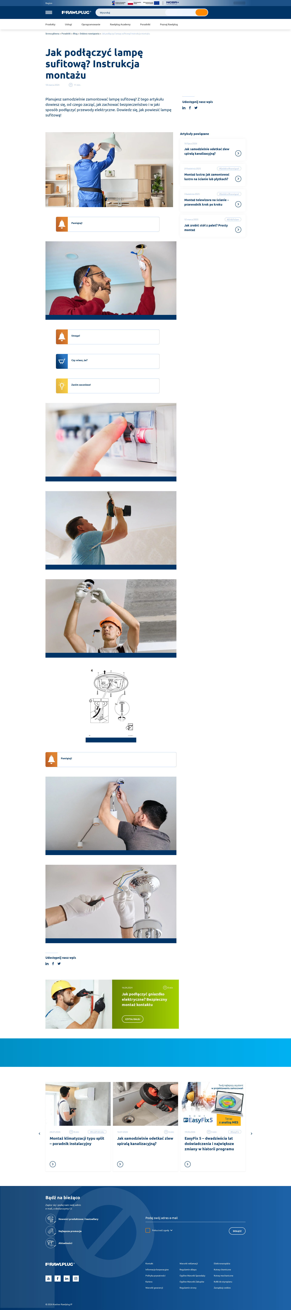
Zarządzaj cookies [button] (222, 1287)
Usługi (68, 24)
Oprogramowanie (91, 24)
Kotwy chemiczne (222, 1269)
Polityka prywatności (156, 1275)
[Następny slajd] (251, 1133)
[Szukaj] (202, 12)
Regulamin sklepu (188, 1269)
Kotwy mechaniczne (223, 1275)
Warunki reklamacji (189, 1263)
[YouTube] (48, 1278)
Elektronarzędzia (222, 1263)
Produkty (50, 24)
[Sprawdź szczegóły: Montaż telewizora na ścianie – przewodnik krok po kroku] (238, 204)
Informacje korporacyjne (157, 1269)
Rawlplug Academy (120, 24)
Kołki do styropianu (223, 1281)
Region (48, 3)
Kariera (149, 1281)
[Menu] (48, 12)
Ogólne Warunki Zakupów (192, 1281)
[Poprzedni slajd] (39, 1133)
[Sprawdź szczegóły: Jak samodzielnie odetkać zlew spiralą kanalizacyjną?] (238, 153)
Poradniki (145, 24)
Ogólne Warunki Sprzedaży (192, 1275)
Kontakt (149, 1263)
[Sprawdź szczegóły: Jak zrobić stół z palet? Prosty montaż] (238, 230)
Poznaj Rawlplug (169, 24)
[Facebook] (58, 1278)
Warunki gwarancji (154, 1287)
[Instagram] (76, 1278)
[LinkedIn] (67, 1278)
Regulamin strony (188, 1287)
